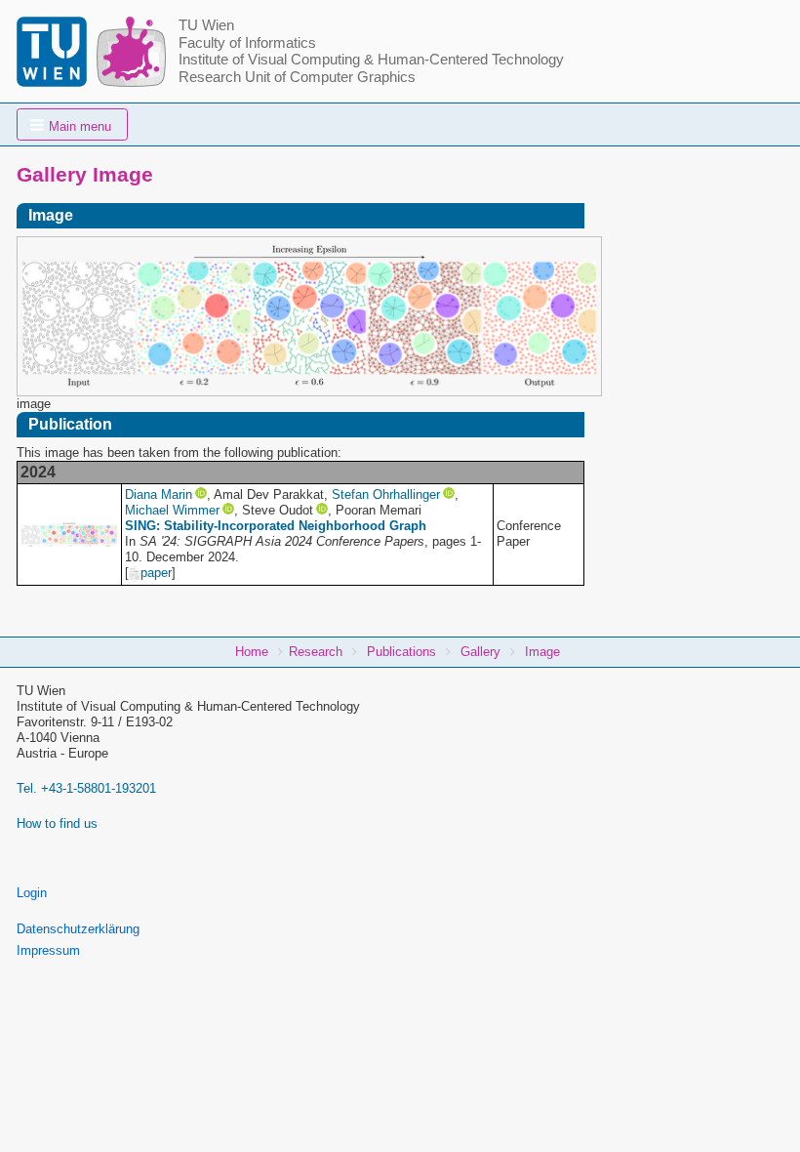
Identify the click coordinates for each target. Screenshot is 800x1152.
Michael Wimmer (172, 510)
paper (156, 572)
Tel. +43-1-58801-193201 (86, 788)
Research (315, 651)
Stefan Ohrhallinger (386, 494)
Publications (401, 651)
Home (251, 651)
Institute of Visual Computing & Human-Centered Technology (371, 59)
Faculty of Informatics (247, 43)
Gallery (480, 651)
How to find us (57, 823)
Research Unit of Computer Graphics (297, 77)
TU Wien (206, 25)
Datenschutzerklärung (78, 929)
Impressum (48, 950)
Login (32, 892)
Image (542, 651)
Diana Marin (158, 494)
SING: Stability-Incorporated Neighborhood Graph (275, 525)
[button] (72, 124)
